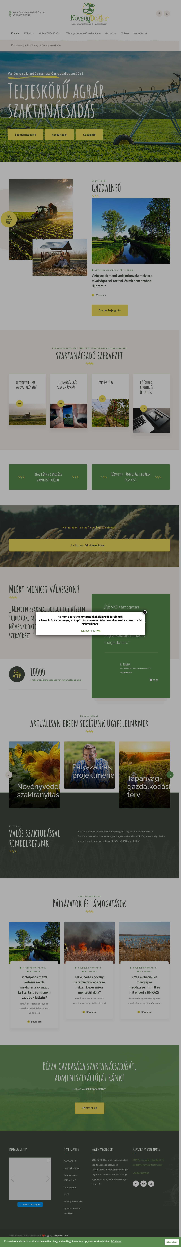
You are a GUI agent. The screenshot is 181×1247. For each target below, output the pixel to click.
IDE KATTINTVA (91, 630)
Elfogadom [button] (171, 1242)
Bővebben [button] (116, 1241)
